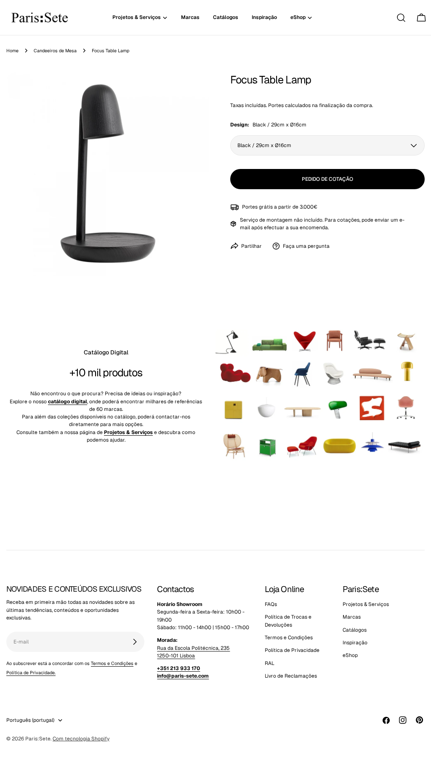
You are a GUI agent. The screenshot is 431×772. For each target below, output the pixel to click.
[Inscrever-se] (135, 642)
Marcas (352, 617)
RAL (269, 663)
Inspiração (355, 642)
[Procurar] (401, 17)
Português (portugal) (30, 720)
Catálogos (355, 630)
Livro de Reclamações (291, 676)
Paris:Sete (38, 738)
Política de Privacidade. (31, 673)
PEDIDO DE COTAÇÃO (327, 179)
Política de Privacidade (292, 650)
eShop (350, 655)
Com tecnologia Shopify (81, 738)
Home (12, 51)
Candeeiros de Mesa (55, 51)
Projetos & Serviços (366, 604)
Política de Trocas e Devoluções (288, 621)
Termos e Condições (112, 663)
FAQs (271, 604)
